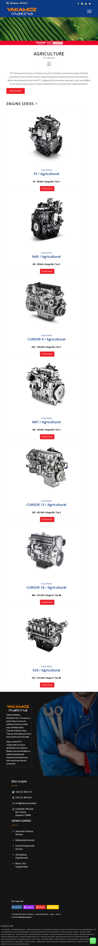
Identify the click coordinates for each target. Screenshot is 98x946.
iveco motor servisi (66, 932)
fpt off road (70, 929)
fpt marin (56, 929)
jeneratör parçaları (72, 934)
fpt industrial (48, 929)
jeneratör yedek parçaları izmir (30, 937)
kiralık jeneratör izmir (81, 937)
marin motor (36, 939)
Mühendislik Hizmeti (25, 840)
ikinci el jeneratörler (52, 932)
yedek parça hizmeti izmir (68, 942)
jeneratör (76, 932)
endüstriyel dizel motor (18, 929)
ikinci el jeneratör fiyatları (21, 932)
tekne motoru (19, 942)
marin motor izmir (60, 939)
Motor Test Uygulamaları (21, 865)
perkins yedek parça (86, 939)
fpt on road (78, 929)
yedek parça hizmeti (52, 942)
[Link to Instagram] (82, 4)
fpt (42, 929)
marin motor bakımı (47, 939)
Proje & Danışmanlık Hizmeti (24, 847)
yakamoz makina (30, 942)
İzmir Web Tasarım (25, 917)
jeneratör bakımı (85, 932)
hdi (95, 929)
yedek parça (41, 942)
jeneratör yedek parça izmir (10, 937)
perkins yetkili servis (7, 942)
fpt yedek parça (88, 929)
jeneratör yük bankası (48, 937)
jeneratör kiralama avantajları (39, 934)
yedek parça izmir (83, 942)
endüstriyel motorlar (33, 929)
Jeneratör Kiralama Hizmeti (24, 833)
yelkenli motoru (6, 944)
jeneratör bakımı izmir (8, 934)
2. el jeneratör (5, 929)
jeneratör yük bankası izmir (65, 937)
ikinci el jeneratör (6, 932)
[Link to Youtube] (86, 4)
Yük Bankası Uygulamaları (21, 856)
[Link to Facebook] (78, 4)
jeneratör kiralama (22, 934)
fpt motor (63, 929)
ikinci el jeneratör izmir (38, 932)
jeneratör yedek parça (87, 934)
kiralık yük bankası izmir (9, 939)
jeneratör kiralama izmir (57, 934)
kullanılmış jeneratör (24, 939)
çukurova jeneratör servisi (20, 944)
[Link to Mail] (90, 4)
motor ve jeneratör (73, 939)
